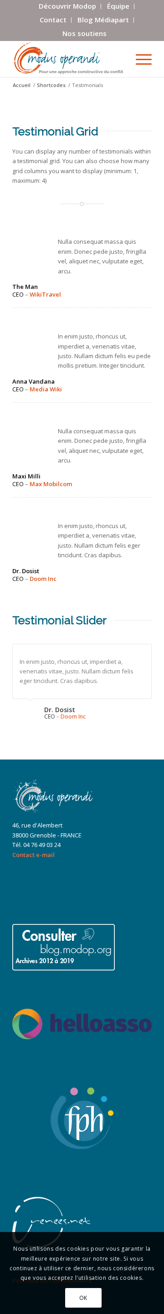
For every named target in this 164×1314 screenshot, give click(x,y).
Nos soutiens (84, 33)
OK (83, 1298)
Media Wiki (46, 389)
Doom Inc (43, 579)
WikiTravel (45, 294)
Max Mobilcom (51, 484)
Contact (53, 19)
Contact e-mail (33, 855)
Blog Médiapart (103, 19)
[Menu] (139, 59)
